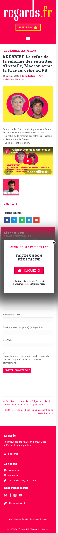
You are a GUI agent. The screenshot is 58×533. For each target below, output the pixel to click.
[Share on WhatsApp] (22, 220)
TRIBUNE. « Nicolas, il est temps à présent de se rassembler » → (28, 411)
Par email (13, 475)
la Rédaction (28, 75)
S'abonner (13, 453)
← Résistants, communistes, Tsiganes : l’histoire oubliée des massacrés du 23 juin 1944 (27, 403)
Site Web (7, 339)
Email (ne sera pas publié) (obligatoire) (23, 327)
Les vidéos (29, 50)
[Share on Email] (36, 220)
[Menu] (28, 38)
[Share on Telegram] (29, 220)
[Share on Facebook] (7, 220)
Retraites (19, 79)
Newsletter (14, 470)
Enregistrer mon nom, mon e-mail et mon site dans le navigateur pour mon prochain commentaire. (26, 359)
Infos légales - (15, 519)
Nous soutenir (17, 503)
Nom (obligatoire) (12, 314)
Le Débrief (11, 50)
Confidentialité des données (34, 519)
